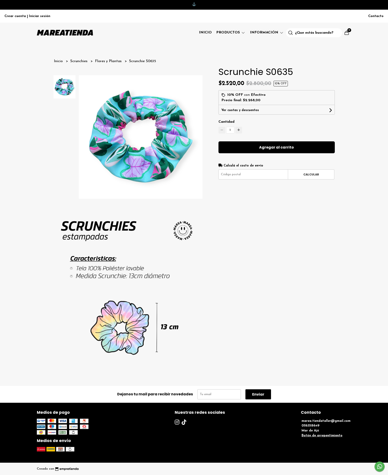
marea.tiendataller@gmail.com (326, 421)
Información (264, 32)
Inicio (205, 32)
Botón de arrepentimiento (322, 435)
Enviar (258, 394)
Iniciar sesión (39, 16)
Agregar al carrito (276, 147)
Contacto (376, 16)
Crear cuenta (15, 16)
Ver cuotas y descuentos (240, 110)
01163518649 (311, 425)
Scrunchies (79, 61)
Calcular (311, 174)
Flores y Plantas (109, 61)
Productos (228, 32)
